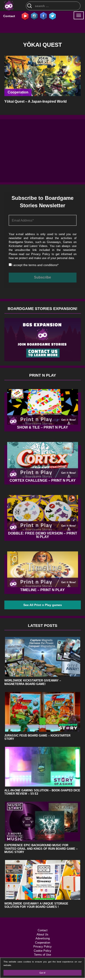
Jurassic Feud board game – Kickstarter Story (37, 737)
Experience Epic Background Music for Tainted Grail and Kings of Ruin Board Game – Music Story (41, 849)
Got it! (42, 972)
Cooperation (18, 92)
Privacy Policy (40, 254)
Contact (9, 16)
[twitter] (52, 16)
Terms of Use (42, 954)
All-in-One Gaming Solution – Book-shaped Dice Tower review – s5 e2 (42, 792)
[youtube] (25, 16)
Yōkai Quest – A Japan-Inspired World (35, 101)
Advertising (43, 938)
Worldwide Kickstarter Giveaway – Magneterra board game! (32, 682)
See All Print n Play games (42, 605)
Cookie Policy (42, 950)
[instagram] (34, 16)
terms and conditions (43, 265)
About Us (42, 934)
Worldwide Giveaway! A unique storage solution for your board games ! (36, 905)
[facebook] (43, 16)
